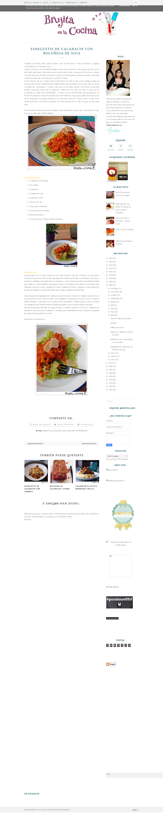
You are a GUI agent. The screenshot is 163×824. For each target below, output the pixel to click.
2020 (111, 278)
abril (112, 315)
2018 (110, 285)
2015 (110, 370)
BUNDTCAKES (71, 2)
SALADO (36, 2)
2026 (111, 258)
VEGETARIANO (81, 431)
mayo (113, 312)
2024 (111, 265)
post (52, 431)
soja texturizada (68, 431)
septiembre (115, 298)
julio (112, 305)
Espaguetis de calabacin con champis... (32, 489)
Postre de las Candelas (124, 229)
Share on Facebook (41, 424)
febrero (114, 356)
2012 (110, 380)
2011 (110, 383)
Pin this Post (87, 424)
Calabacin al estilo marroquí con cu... (86, 487)
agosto (113, 302)
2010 (110, 386)
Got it (135, 6)
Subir (134, 810)
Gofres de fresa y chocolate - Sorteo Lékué (122, 221)
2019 (110, 282)
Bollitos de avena (117, 327)
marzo (113, 353)
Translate (124, 459)
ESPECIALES (57, 2)
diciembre (115, 288)
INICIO (27, 2)
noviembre (115, 292)
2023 (111, 268)
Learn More (124, 6)
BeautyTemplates (42, 809)
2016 (110, 366)
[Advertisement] (120, 715)
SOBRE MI (83, 2)
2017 (110, 363)
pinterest (130, 150)
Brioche (113, 323)
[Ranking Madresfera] (115, 481)
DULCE (45, 2)
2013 (110, 376)
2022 (110, 272)
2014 (110, 373)
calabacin (46, 431)
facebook (121, 150)
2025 (110, 262)
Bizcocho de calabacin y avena (60, 487)
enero (113, 360)
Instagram (111, 150)
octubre (114, 295)
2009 (111, 390)
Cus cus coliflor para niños (120, 318)
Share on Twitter (65, 424)
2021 (110, 275)
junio (113, 308)
